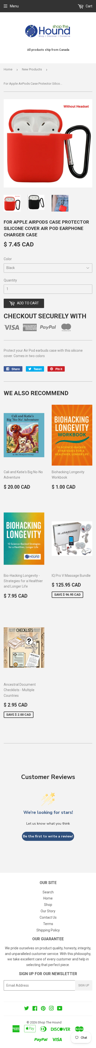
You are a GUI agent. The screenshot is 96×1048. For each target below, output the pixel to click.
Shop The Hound (50, 1022)
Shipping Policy (48, 930)
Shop (48, 905)
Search (48, 892)
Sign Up (83, 985)
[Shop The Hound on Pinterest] (43, 1009)
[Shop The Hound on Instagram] (51, 1009)
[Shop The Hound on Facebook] (34, 1009)
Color (8, 259)
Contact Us (48, 917)
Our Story (48, 911)
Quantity (10, 280)
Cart (88, 6)
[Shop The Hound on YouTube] (59, 1009)
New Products (32, 69)
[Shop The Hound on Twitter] (26, 1009)
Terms (48, 924)
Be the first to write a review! (48, 836)
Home (8, 69)
